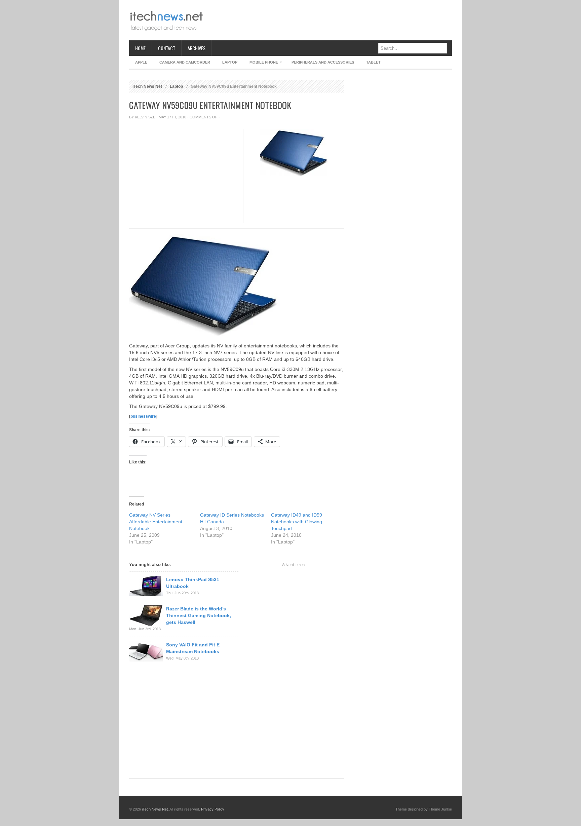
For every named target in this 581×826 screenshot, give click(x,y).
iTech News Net (147, 86)
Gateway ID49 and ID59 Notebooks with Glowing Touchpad (296, 521)
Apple (141, 62)
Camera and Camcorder (184, 62)
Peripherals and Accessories (323, 62)
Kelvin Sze (145, 117)
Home (140, 47)
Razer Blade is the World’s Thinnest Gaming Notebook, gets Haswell (198, 615)
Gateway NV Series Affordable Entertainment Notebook (155, 521)
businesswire (143, 416)
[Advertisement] (329, 20)
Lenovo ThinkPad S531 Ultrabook (192, 583)
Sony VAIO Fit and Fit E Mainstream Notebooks (193, 648)
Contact (166, 47)
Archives (196, 47)
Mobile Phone (260, 63)
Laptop (229, 62)
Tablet (373, 62)
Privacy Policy (212, 809)
